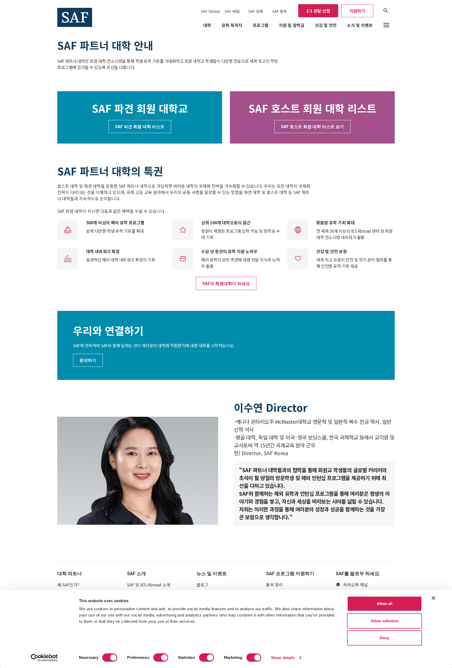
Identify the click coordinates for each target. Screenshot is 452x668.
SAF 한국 (279, 11)
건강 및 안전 (326, 25)
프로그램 (260, 25)
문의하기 (88, 360)
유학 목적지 (232, 25)
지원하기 (357, 11)
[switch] (160, 657)
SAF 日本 (255, 11)
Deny (384, 638)
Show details (283, 657)
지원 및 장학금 (291, 25)
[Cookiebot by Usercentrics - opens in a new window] (44, 658)
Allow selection (385, 621)
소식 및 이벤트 (360, 25)
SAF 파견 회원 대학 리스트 (140, 126)
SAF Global (210, 11)
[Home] (74, 17)
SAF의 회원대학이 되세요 (226, 283)
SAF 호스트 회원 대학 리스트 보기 (312, 126)
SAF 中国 (232, 11)
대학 (207, 25)
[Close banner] (433, 598)
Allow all (384, 603)
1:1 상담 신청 (318, 11)
